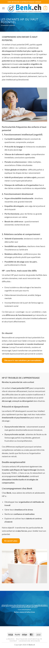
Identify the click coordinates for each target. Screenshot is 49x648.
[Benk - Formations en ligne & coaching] (24, 8)
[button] (3, 8)
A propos (10, 639)
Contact (13, 641)
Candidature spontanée (29, 641)
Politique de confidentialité (29, 639)
